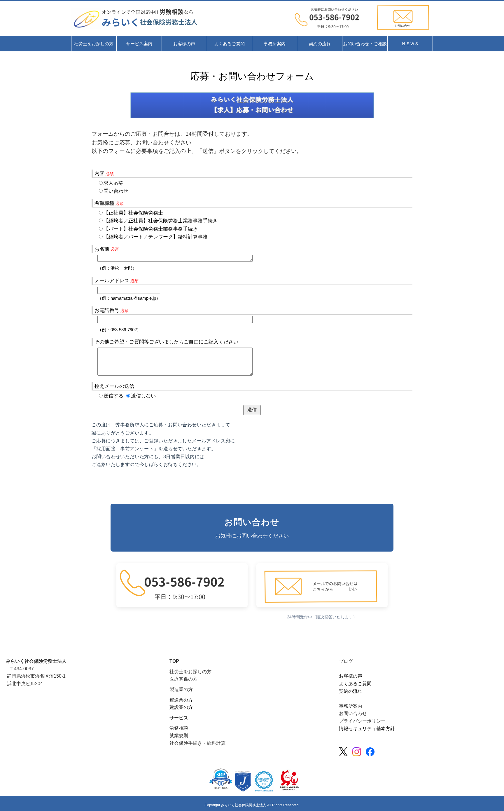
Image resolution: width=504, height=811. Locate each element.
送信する (113, 396)
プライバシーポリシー (362, 720)
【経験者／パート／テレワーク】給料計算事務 (156, 237)
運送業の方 (181, 699)
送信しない (143, 396)
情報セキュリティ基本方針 (367, 728)
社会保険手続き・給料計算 (197, 743)
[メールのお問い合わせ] (333, 31)
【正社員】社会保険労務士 (133, 213)
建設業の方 (181, 707)
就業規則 (178, 735)
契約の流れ (350, 691)
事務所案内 (350, 706)
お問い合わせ (353, 713)
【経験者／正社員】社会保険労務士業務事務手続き (161, 221)
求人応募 (113, 183)
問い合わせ (116, 191)
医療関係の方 (183, 678)
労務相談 (178, 727)
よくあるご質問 (355, 683)
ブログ (346, 661)
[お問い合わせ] (403, 31)
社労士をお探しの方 (190, 671)
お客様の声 (350, 676)
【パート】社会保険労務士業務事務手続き (151, 229)
